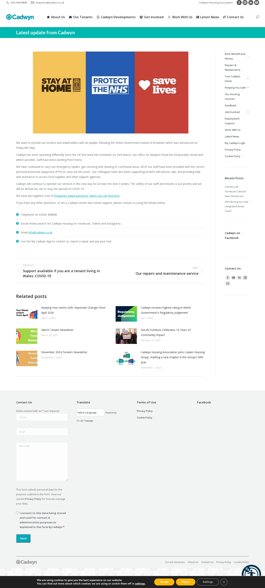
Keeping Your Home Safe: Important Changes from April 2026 (73, 310)
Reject (186, 582)
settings (140, 583)
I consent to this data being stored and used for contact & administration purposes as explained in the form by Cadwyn (43, 520)
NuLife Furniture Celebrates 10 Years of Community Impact (166, 332)
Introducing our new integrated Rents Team (236, 206)
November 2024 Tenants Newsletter (64, 352)
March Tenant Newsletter (57, 330)
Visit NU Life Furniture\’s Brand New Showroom (235, 191)
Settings (208, 582)
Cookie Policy (144, 417)
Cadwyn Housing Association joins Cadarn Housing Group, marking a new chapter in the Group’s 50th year (173, 357)
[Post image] (26, 314)
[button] (251, 574)
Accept (164, 582)
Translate (88, 421)
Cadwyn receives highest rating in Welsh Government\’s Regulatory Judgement (166, 310)
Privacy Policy (33, 499)
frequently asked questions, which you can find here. (87, 196)
